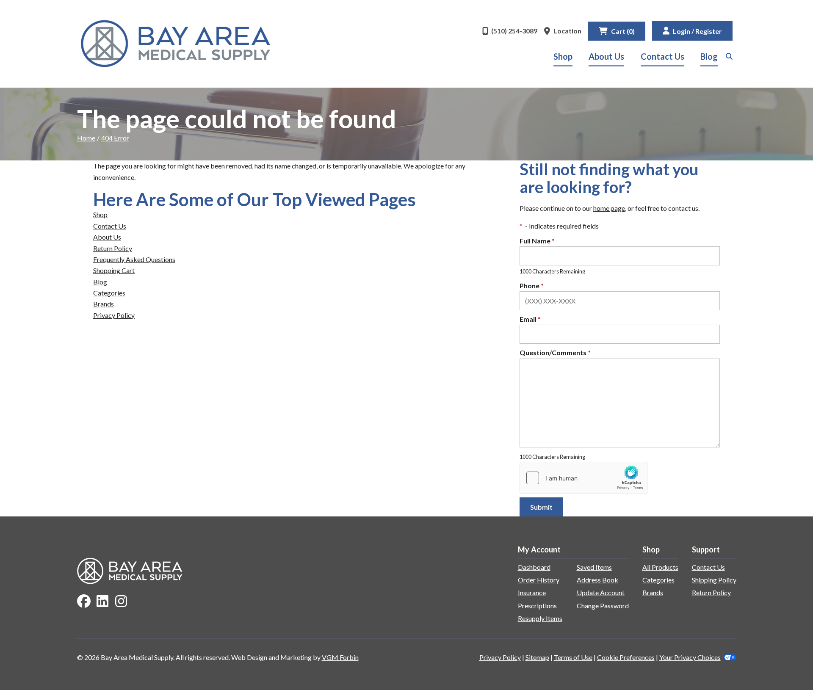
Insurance (532, 592)
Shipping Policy (714, 580)
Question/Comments (555, 352)
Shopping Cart (114, 270)
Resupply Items (540, 618)
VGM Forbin (340, 657)
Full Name (537, 241)
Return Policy (112, 248)
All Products (660, 567)
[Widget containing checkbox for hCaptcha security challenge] (583, 478)
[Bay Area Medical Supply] (175, 43)
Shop (562, 56)
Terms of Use (573, 657)
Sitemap (537, 657)
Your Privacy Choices (690, 657)
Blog (709, 56)
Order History (538, 580)
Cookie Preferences (626, 657)
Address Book (597, 580)
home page (609, 208)
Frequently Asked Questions (134, 259)
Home (86, 138)
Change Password (603, 606)
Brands (103, 304)
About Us (606, 56)
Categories (109, 293)
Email (530, 319)
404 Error (115, 138)
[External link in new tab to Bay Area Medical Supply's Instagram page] (121, 601)
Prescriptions (537, 606)
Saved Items (594, 567)
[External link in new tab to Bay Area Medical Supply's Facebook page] (84, 601)
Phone (532, 286)
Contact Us (662, 56)
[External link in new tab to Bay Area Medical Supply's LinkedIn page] (102, 601)
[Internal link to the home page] (130, 570)
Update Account (601, 592)
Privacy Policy (114, 315)
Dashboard (534, 567)
